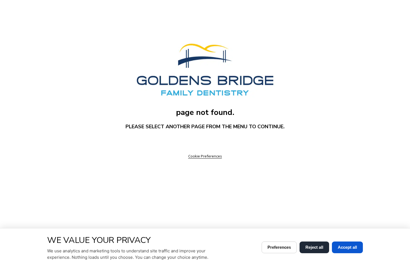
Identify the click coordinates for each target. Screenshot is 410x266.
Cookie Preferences (205, 156)
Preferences (279, 247)
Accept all (347, 247)
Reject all (314, 247)
